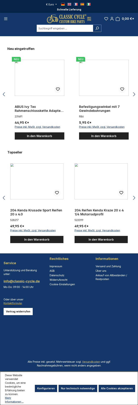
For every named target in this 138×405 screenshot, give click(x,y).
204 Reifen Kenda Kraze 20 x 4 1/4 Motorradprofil (99, 212)
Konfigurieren (46, 388)
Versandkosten (91, 361)
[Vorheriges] (3, 94)
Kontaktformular (13, 303)
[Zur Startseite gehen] (69, 18)
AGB (52, 270)
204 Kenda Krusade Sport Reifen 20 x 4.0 (36, 212)
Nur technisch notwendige (78, 388)
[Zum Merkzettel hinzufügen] (57, 89)
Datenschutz (57, 275)
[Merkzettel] (106, 18)
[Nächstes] (134, 94)
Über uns (101, 270)
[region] (69, 94)
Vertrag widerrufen (18, 311)
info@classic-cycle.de (22, 281)
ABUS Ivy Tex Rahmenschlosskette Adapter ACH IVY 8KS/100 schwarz (38, 109)
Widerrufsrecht (58, 279)
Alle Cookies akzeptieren (117, 388)
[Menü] (6, 18)
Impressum (56, 266)
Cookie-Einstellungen (62, 284)
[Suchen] (97, 28)
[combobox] (65, 28)
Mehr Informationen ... (14, 399)
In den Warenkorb (39, 136)
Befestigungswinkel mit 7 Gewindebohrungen (99, 109)
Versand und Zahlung (108, 266)
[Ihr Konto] (112, 18)
